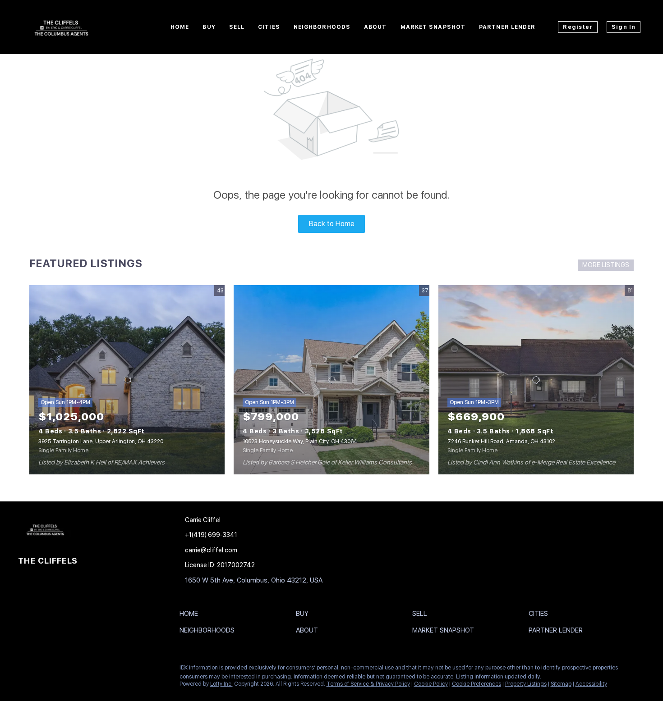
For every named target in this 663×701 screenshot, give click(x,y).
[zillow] (61, 670)
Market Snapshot (433, 27)
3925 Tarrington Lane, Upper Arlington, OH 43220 (100, 441)
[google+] (79, 670)
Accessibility (591, 684)
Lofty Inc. (221, 684)
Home (179, 27)
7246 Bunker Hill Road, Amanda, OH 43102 (501, 441)
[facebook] (25, 670)
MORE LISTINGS (605, 265)
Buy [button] (209, 27)
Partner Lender (507, 27)
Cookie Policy (431, 684)
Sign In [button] (623, 27)
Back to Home (332, 223)
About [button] (375, 27)
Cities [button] (269, 27)
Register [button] (578, 27)
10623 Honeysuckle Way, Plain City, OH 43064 (300, 441)
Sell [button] (236, 27)
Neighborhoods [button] (322, 27)
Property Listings (526, 684)
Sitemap (561, 684)
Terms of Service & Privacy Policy (368, 684)
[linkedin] (43, 670)
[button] (191, 615)
